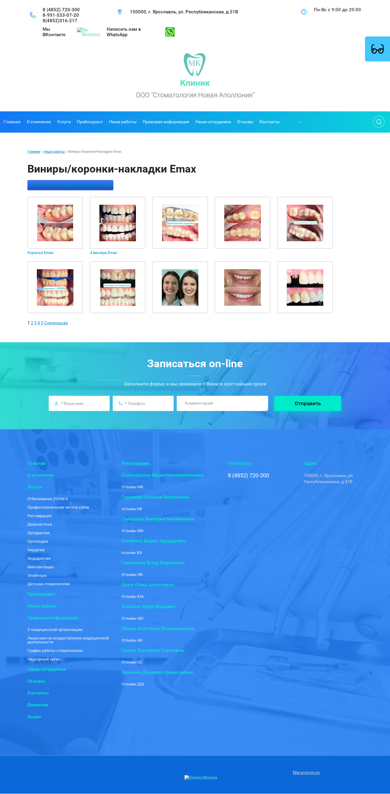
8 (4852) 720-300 (61, 9)
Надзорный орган (43, 659)
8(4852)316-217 (60, 20)
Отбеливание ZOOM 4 (47, 498)
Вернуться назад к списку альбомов (70, 185)
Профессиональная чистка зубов (58, 507)
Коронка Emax (40, 252)
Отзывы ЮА (133, 596)
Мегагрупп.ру (306, 772)
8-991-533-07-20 (61, 15)
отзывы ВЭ (132, 552)
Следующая (56, 322)
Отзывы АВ (132, 640)
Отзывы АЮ (133, 618)
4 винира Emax (103, 252)
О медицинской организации (55, 629)
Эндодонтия (39, 558)
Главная (33, 152)
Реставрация (39, 516)
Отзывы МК (132, 487)
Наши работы (54, 152)
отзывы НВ (132, 509)
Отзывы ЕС (132, 662)
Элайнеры (37, 575)
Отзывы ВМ (132, 530)
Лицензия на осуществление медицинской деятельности (68, 640)
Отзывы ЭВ (132, 574)
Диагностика (39, 524)
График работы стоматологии (55, 650)
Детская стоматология (48, 584)
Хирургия (35, 550)
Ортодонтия (38, 533)
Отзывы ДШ (133, 684)
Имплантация (40, 567)
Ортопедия (37, 541)
